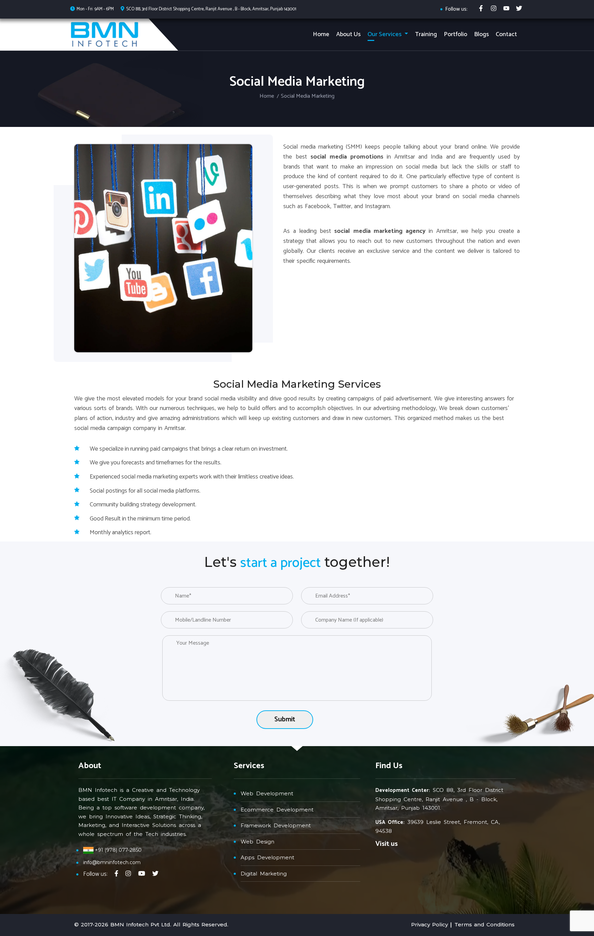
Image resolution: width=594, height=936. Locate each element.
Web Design (257, 841)
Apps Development (267, 857)
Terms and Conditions (484, 924)
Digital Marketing (264, 873)
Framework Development (276, 825)
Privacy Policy (429, 924)
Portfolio (455, 34)
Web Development (267, 793)
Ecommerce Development (277, 809)
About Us (348, 34)
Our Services (385, 34)
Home (321, 34)
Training (426, 34)
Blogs (481, 34)
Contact (506, 34)
